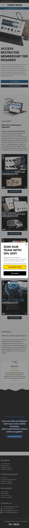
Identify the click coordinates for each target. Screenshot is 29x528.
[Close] (26, 244)
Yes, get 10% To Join (15, 267)
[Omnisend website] (14, 281)
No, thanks (15, 273)
